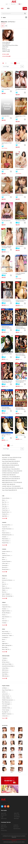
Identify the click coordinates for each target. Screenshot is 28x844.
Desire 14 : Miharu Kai (20, 435)
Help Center (13, 4)
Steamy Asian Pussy (6, 195)
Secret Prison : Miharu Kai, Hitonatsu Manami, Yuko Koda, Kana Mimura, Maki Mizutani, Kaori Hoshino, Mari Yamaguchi (7, 381)
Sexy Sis (5, 584)
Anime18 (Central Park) (8, 666)
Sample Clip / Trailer (8, 635)
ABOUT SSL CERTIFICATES (4, 802)
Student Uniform (7, 551)
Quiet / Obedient (7, 594)
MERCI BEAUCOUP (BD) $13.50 (9, 480)
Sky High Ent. (6, 712)
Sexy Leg (5, 506)
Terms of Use (3, 818)
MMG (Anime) (6, 676)
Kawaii (4, 578)
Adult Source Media (7, 664)
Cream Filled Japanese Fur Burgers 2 (20, 274)
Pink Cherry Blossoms (6, 220)
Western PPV (16, 815)
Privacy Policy (4, 830)
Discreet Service (17, 828)
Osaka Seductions (19, 195)
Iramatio (5, 536)
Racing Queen (6, 569)
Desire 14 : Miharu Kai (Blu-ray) (6, 435)
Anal (4, 530)
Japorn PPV (16, 813)
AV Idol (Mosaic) (6, 612)
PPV (8, 8)
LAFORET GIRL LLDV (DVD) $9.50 (10, 463)
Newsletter (16, 818)
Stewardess (5, 565)
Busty (4, 500)
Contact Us (16, 825)
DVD (2, 8)
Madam (5, 590)
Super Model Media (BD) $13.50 (9, 490)
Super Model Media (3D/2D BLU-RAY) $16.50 (12, 488)
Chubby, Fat (5, 514)
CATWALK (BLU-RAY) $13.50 (8, 474)
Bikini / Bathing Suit (7, 645)
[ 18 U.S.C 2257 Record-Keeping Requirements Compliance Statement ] (14, 840)
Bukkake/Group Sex (8, 534)
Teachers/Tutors (7, 555)
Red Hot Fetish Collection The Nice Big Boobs (21, 381)
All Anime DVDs (7, 633)
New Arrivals (6, 631)
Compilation (6, 637)
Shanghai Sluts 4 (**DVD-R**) (21, 116)
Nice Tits (5, 502)
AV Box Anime (6, 662)
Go (22, 66)
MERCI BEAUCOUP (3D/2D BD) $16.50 (11, 478)
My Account (16, 826)
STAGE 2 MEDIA (7, 698)
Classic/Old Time (6, 606)
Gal (4, 582)
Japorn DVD (3, 813)
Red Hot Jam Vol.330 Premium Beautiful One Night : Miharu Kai (6, 300)
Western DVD (4, 815)
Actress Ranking (5, 56)
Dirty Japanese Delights (20, 220)
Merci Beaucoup (7, 702)
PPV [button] (6, 25)
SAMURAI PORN (7, 708)
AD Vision (5, 660)
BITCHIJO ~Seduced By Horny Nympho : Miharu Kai (6, 247)
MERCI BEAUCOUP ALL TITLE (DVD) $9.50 (12, 482)
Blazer (4, 553)
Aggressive (5, 643)
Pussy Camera (6, 540)
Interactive (5, 604)
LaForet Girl (6, 694)
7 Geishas (5, 658)
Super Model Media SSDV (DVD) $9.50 (11, 461)
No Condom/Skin (7, 524)
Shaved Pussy (6, 542)
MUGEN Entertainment (8, 700)
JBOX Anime (5, 670)
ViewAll (4, 518)
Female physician (7, 561)
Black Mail (5, 647)
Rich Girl (4, 592)
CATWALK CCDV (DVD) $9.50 (8, 459)
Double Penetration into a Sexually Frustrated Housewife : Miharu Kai (21, 300)
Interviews (5, 620)
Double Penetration (8, 528)
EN (21, 4)
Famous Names (7, 498)
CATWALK (5, 688)
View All (4, 718)
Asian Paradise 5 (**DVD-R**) (7, 143)
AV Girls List (5, 54)
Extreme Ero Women (8, 580)
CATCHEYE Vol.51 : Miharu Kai (7, 354)
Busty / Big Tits (6, 649)
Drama (4, 614)
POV (4, 618)
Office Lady (6, 563)
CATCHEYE (5, 706)
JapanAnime (5, 672)
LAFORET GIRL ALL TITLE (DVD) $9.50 (11, 486)
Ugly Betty (5, 516)
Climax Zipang (6, 710)
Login (7, 4)
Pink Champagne (7, 704)
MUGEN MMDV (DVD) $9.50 (8, 467)
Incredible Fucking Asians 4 (21, 90)
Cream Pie (6, 526)
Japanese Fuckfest (20, 169)
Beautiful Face (7, 512)
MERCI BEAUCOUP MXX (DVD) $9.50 (10, 465)
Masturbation (6, 538)
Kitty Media (5, 674)
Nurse (4, 559)
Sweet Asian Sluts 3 (6, 89)
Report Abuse (4, 826)
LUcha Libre (5, 716)
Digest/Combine (7, 610)
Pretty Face (6, 510)
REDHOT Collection (8, 714)
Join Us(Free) (17, 816)
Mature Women (7, 588)
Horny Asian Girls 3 (5, 116)
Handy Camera (6, 532)
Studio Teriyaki (6, 696)
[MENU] (26, 17)
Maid (4, 557)
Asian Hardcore (7, 616)
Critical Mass (5, 668)
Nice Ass (5, 504)
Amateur (5, 608)
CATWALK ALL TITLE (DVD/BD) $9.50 (11, 476)
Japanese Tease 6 (5, 169)
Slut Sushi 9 (18, 143)
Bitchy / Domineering (8, 596)
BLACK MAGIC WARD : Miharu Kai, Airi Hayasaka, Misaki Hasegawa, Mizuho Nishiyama (21, 354)
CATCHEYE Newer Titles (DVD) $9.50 (11, 469)
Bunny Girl (5, 567)
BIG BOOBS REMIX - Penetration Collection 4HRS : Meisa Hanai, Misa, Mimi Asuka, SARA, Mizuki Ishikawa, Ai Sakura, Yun (21, 408)
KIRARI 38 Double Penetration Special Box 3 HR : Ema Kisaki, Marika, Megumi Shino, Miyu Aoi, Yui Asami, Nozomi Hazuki (21, 327)
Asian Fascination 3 (19, 246)
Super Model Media (7, 690)
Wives (4, 586)
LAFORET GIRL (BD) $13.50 (8, 484)
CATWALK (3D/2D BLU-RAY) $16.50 (10, 473)
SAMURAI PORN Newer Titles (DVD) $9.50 (12, 471)
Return (2, 828)
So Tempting (4, 273)
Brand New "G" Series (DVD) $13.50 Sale (11, 457)
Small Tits (5, 508)
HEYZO (5, 692)
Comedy (4, 622)
